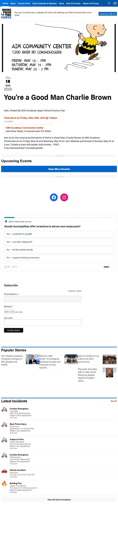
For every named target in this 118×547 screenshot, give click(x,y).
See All (114, 401)
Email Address (11, 294)
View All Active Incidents (59, 499)
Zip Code (8, 318)
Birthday (8, 306)
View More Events (59, 169)
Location (8, 121)
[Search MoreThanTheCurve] (109, 3)
